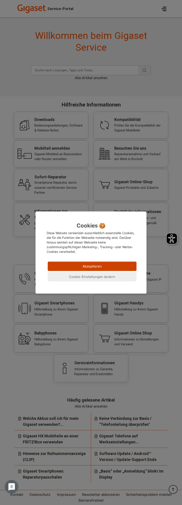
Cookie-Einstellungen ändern (92, 277)
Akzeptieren (92, 266)
